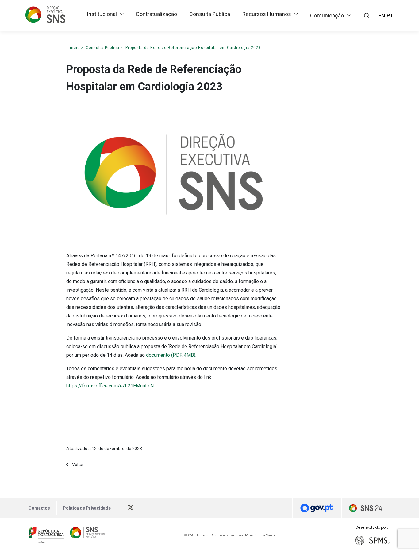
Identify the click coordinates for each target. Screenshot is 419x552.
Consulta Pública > (104, 47)
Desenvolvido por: (371, 527)
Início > (76, 47)
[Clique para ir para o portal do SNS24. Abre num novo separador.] (365, 508)
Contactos (39, 508)
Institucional (102, 14)
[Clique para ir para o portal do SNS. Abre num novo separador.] (87, 535)
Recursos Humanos (266, 14)
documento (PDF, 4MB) (170, 355)
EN (381, 15)
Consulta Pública (209, 14)
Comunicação (327, 15)
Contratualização (156, 14)
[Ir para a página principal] (45, 21)
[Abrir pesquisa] (366, 15)
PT (390, 15)
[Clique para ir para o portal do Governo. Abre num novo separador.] (316, 508)
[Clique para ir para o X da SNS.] (133, 508)
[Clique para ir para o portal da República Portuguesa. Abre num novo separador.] (46, 535)
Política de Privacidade (87, 508)
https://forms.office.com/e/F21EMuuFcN (110, 386)
